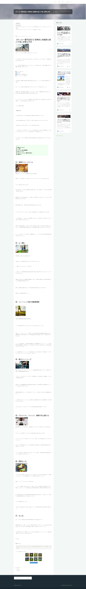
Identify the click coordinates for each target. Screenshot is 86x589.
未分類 (56, 11)
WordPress (70, 585)
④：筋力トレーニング (20, 151)
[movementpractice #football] (27, 555)
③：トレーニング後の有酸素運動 (22, 150)
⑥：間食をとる (18, 154)
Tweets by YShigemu (59, 135)
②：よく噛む (18, 148)
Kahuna (66, 585)
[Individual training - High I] (31, 555)
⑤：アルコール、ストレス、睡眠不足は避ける (24, 152)
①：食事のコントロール (20, 147)
